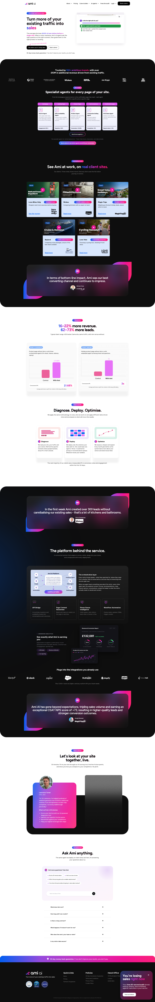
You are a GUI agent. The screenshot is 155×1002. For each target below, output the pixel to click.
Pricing (76, 3)
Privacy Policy (89, 981)
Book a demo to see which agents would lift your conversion (77, 143)
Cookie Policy (89, 983)
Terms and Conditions (92, 978)
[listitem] (77, 173)
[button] (148, 975)
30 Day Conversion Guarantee (94, 976)
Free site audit (104, 3)
